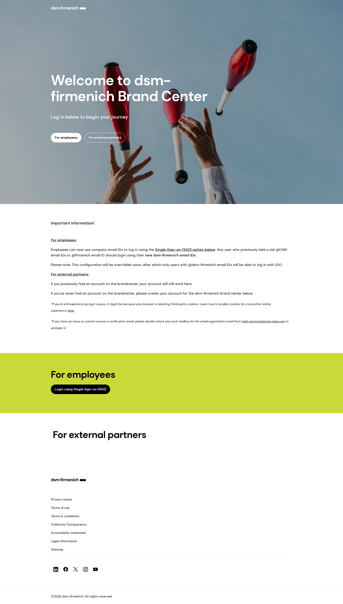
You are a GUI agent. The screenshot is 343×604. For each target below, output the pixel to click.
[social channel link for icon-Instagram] (86, 569)
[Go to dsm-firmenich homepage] (68, 8)
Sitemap (57, 549)
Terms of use (60, 508)
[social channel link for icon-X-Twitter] (76, 569)
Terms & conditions (65, 516)
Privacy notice (61, 499)
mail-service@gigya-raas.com (263, 321)
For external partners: (70, 274)
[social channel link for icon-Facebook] (66, 569)
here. (70, 311)
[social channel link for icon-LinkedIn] (56, 569)
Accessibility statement (68, 533)
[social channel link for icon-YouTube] (95, 569)
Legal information (64, 541)
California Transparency (69, 524)
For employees (63, 240)
